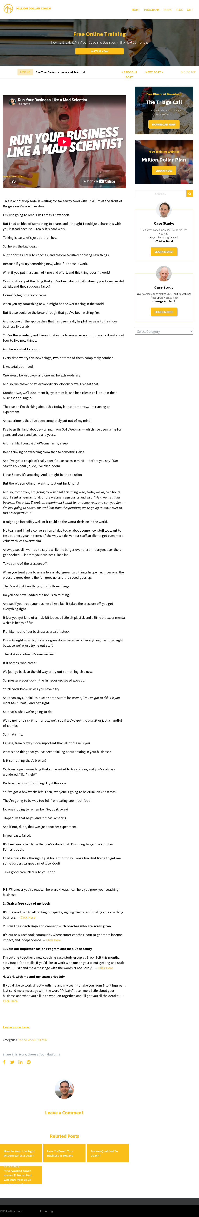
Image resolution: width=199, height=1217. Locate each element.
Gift (190, 10)
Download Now (163, 124)
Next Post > (154, 72)
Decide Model (27, 1040)
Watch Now (99, 51)
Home (136, 10)
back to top (188, 72)
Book (167, 10)
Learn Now (164, 170)
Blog (179, 10)
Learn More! (163, 252)
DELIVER (42, 1040)
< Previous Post (129, 74)
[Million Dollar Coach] (27, 8)
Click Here (105, 968)
